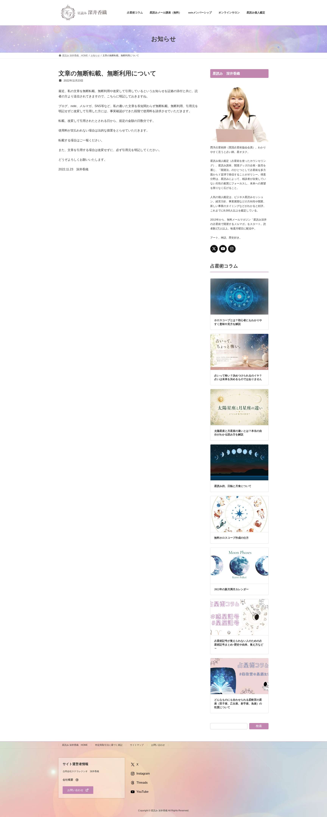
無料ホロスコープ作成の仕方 (231, 537)
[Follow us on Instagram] (232, 249)
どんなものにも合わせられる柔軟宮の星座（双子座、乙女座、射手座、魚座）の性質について (238, 703)
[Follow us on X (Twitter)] (214, 249)
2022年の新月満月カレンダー (231, 589)
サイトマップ (137, 745)
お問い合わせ (158, 745)
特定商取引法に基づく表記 (108, 745)
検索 (259, 726)
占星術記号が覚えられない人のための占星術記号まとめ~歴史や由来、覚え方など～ (238, 644)
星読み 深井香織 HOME (75, 745)
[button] (71, 779)
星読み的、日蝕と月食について (232, 486)
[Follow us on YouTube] (223, 249)
